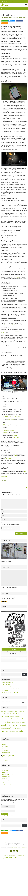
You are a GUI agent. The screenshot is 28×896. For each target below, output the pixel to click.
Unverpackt (3, 728)
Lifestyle (12, 719)
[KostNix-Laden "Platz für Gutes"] (14, 629)
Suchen (24, 674)
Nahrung (3, 722)
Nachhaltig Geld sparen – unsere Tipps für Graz (13, 857)
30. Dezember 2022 (8, 17)
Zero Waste (15, 731)
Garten (4, 713)
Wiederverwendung (18, 478)
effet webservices (14, 847)
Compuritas (17, 331)
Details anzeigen (21, 659)
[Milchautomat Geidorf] (14, 559)
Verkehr (8, 728)
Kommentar (3, 498)
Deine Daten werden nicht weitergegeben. (9, 815)
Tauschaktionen (3, 324)
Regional (3, 725)
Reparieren (21, 17)
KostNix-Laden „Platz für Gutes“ (13, 651)
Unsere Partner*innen (6, 752)
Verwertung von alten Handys (8, 428)
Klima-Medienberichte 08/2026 (7, 682)
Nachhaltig (16, 719)
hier (25, 471)
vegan (6, 728)
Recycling (9, 478)
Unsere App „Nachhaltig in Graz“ (8, 774)
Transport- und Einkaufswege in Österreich (11, 587)
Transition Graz (5, 758)
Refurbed (2, 332)
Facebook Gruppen (5, 750)
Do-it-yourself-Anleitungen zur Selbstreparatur (11, 416)
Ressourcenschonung (16, 725)
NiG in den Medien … (5, 778)
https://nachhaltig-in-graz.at (4, 842)
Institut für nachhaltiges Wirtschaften (9, 755)
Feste (25, 711)
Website (2, 517)
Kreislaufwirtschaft (15, 437)
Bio (15, 711)
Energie (22, 711)
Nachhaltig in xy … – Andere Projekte (8, 784)
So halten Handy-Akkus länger (8, 430)
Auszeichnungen (5, 772)
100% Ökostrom (24, 847)
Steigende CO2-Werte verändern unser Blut (10, 692)
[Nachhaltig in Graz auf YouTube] (17, 851)
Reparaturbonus (12, 280)
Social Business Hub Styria (7, 756)
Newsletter (15, 455)
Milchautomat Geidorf (6, 561)
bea (2, 17)
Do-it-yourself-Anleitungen (12, 275)
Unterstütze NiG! (17, 854)
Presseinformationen (5, 789)
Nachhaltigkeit (9, 11)
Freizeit (2, 713)
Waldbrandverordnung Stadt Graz (8, 686)
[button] (4, 20)
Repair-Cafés (16, 277)
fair (23, 711)
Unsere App (4, 744)
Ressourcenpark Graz (6, 486)
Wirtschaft (11, 731)
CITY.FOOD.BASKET (5, 760)
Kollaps (8, 716)
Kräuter (16, 716)
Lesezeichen (4, 480)
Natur (7, 722)
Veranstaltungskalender (8, 458)
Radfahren (21, 722)
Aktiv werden (7, 711)
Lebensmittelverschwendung (5, 719)
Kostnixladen (14, 324)
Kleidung (18, 713)
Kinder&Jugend (13, 713)
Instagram (7, 1)
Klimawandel (4, 716)
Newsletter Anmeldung (6, 776)
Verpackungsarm (19, 728)
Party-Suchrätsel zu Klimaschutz (21, 486)
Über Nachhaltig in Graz (6, 770)
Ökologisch (21, 731)
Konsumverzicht (5, 478)
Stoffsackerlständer (5, 746)
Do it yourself (18, 711)
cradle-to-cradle (15, 438)
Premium (18, 722)
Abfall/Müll (3, 711)
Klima (21, 714)
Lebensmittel (18, 716)
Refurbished (14, 435)
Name (2, 509)
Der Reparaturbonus (7, 425)
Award (10, 711)
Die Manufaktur (5, 754)
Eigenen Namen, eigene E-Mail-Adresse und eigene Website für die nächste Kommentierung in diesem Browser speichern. (13, 523)
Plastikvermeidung (15, 722)
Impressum (4, 791)
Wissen (4, 11)
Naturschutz (11, 722)
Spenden (3, 1)
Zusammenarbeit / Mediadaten (7, 780)
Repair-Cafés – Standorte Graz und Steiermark (11, 418)
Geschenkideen (8, 713)
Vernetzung (13, 728)
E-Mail (2, 513)
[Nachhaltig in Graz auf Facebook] (11, 851)
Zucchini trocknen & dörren (7, 684)
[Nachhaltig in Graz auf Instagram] (14, 851)
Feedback (3, 782)
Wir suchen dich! (5, 787)
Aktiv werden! (6, 858)
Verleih (3, 748)
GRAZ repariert (11, 419)
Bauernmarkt (12, 711)
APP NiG (11, 1)
